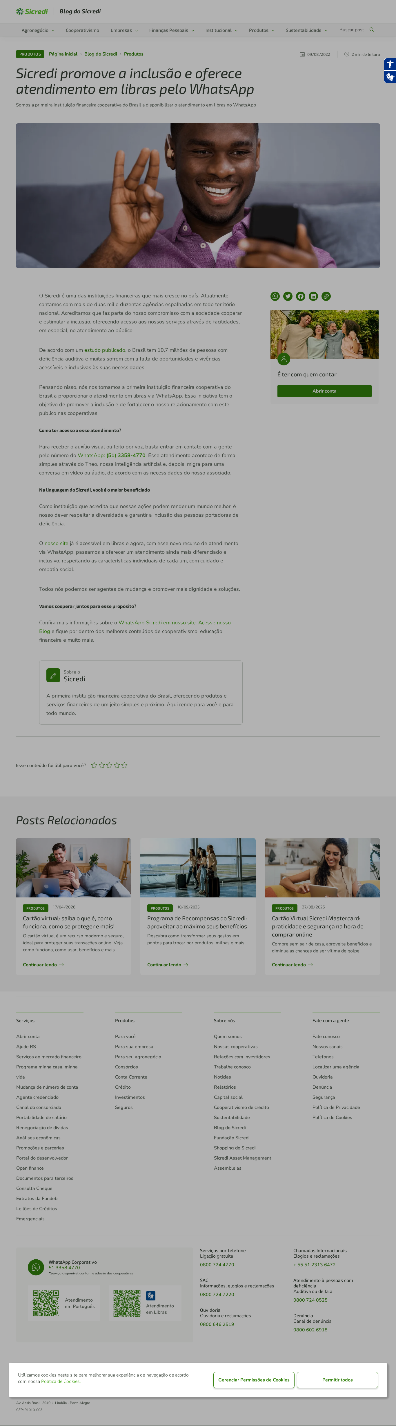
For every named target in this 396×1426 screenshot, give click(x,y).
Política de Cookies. (61, 1381)
